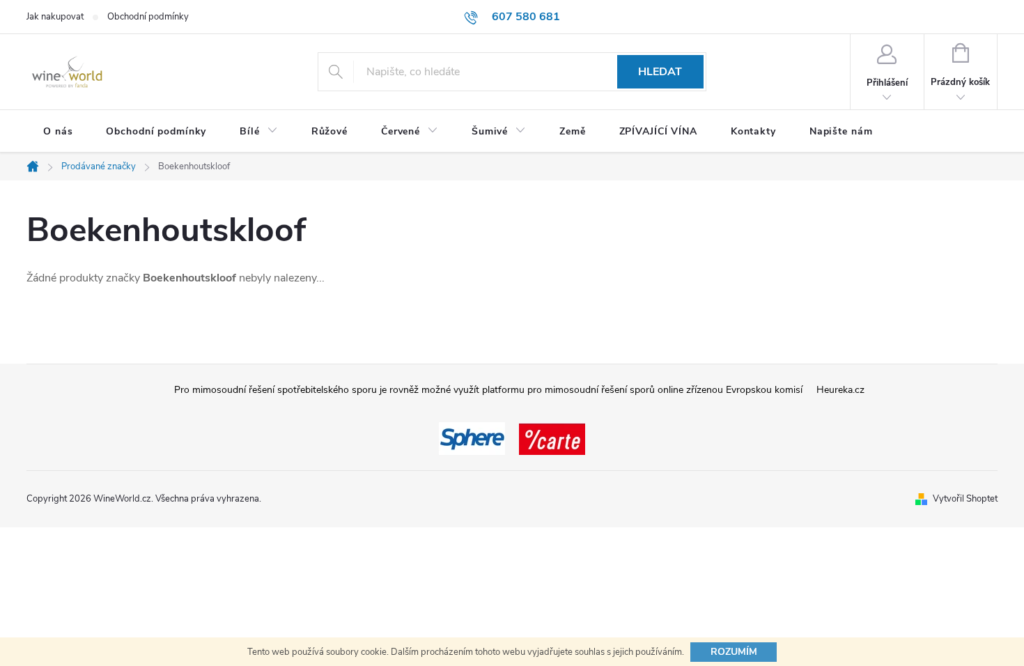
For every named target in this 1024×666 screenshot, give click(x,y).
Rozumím (734, 651)
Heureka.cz (840, 389)
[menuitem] (57, 131)
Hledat (660, 71)
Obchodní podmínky (148, 16)
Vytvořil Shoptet (965, 499)
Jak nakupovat (55, 16)
